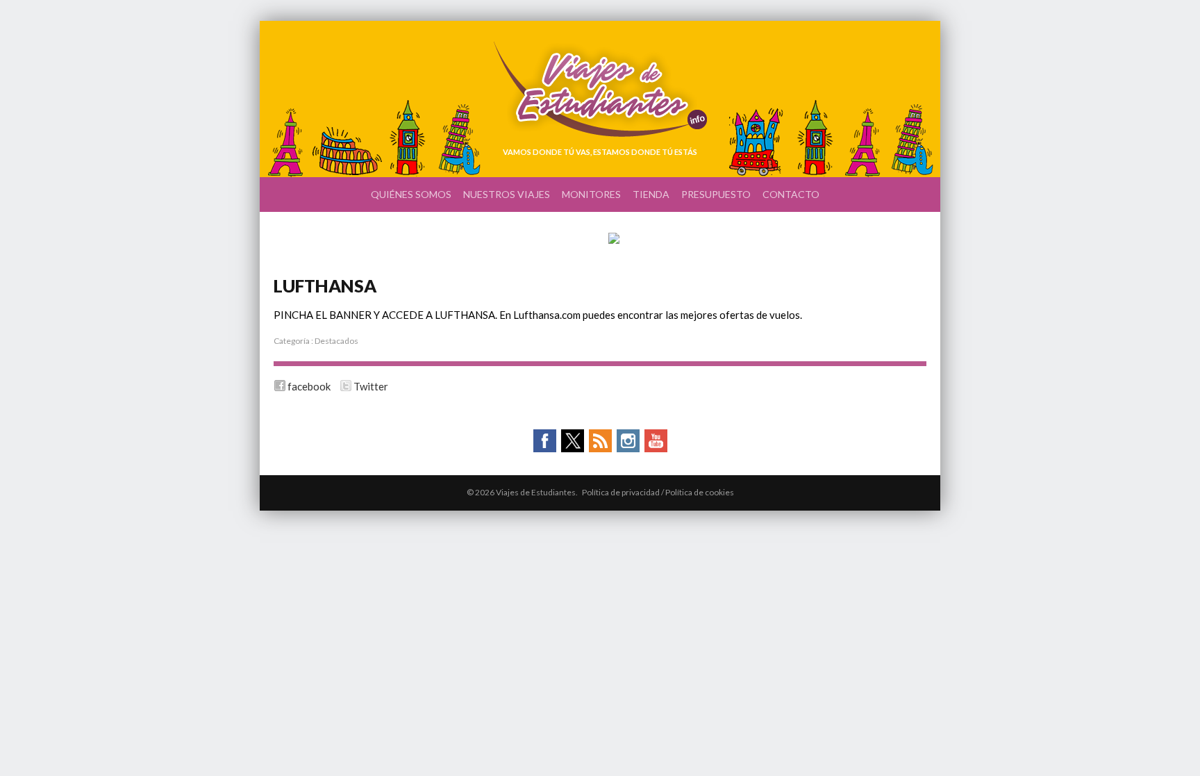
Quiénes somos (411, 194)
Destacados (336, 341)
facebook (309, 386)
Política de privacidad (621, 492)
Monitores (591, 194)
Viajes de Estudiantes (600, 89)
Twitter (370, 386)
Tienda (651, 194)
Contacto (790, 194)
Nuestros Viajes (506, 194)
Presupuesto (716, 194)
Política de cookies (699, 492)
